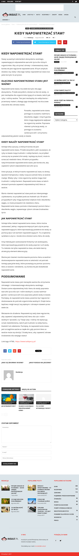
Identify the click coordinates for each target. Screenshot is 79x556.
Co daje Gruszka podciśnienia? (60, 69)
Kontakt (18, 1)
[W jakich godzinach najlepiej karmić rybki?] (26, 399)
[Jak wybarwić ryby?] (9, 399)
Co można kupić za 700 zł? (64, 80)
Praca (56, 520)
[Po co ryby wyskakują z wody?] (43, 399)
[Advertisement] (39, 8)
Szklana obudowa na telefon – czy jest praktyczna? (44, 510)
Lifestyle (30, 14)
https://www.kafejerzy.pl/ (25, 341)
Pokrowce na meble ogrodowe (64, 93)
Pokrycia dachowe (61, 505)
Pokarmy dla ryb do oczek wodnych (41, 28)
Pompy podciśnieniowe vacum (64, 73)
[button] (75, 17)
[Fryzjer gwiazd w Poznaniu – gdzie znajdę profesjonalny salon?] (5, 488)
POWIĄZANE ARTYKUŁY (11, 389)
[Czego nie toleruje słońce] (32, 501)
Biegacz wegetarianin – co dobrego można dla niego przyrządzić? (44, 489)
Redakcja (30, 37)
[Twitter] (76, 1)
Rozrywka (45, 14)
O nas (3, 1)
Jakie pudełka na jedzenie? (40, 362)
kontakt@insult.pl (40, 546)
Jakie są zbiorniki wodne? (12, 362)
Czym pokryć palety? (62, 90)
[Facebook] (72, 1)
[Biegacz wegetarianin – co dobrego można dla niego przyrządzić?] (32, 488)
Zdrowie (5, 20)
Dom (24, 14)
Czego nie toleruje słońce (44, 500)
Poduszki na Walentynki (62, 83)
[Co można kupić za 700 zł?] (5, 509)
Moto (38, 14)
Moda (60, 14)
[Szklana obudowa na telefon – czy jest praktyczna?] (32, 509)
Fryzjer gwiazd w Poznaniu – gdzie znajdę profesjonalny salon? (65, 57)
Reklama (10, 1)
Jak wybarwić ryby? (8, 406)
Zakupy (54, 14)
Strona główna (5, 24)
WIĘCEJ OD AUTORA (29, 389)
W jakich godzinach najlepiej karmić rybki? (26, 408)
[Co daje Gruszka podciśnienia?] (5, 501)
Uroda (66, 14)
